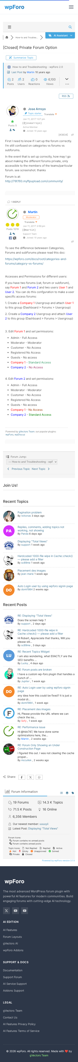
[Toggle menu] (71, 7)
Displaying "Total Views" (33, 541)
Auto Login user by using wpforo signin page (45, 586)
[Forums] (7, 37)
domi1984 (27, 589)
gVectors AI (10, 943)
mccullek (26, 760)
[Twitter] (6, 910)
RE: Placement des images (34, 709)
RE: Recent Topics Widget (34, 651)
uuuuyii (44, 823)
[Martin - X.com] (14, 238)
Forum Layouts (12, 936)
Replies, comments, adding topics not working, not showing (41, 528)
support (25, 544)
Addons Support (13, 990)
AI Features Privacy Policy (19, 1024)
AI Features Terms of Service (21, 1030)
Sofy (24, 720)
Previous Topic (20, 468)
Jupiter (25, 681)
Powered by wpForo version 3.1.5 (58, 860)
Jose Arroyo (37, 109)
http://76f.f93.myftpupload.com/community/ (34, 181)
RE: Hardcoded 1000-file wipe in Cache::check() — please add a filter (40, 632)
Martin (30, 72)
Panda (24, 533)
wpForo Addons (13, 950)
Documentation (12, 970)
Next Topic (39, 468)
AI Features (10, 930)
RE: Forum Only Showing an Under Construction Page (39, 746)
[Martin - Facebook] (11, 238)
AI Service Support (15, 983)
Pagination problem (30, 512)
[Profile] (10, 129)
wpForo (9, 434)
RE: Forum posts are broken (35, 669)
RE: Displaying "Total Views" (35, 615)
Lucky (24, 663)
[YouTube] (15, 910)
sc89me (25, 562)
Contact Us (10, 1017)
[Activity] (13, 129)
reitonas (26, 515)
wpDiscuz (20, 434)
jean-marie (27, 573)
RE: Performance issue (31, 727)
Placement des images (32, 570)
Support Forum (12, 977)
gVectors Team (26, 431)
